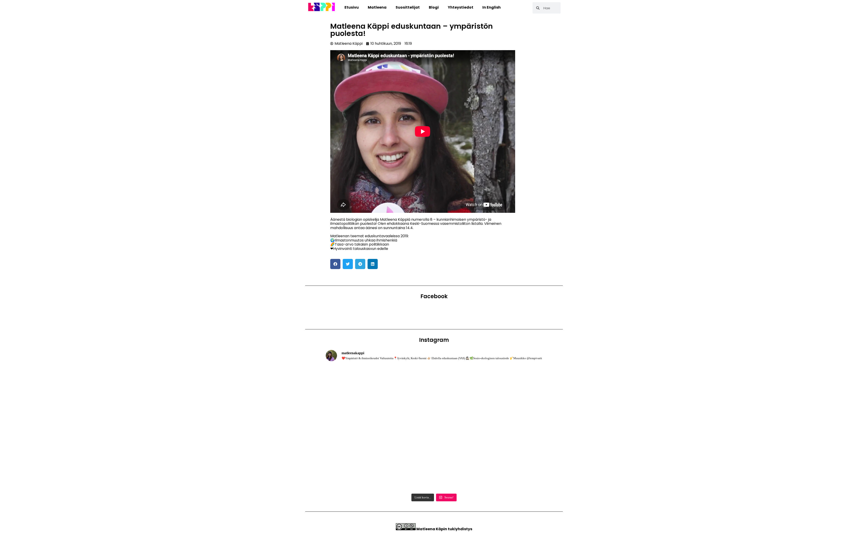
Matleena (377, 7)
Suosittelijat (408, 7)
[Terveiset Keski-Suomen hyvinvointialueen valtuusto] (361, 470)
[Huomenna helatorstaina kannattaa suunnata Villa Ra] (434, 470)
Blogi (434, 7)
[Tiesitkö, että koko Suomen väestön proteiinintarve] (507, 386)
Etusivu (351, 7)
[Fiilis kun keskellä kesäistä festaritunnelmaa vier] (361, 428)
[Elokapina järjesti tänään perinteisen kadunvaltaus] (361, 386)
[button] (335, 264)
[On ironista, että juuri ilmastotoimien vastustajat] (434, 386)
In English (491, 7)
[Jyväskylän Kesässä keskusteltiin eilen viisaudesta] (434, 428)
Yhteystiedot (460, 7)
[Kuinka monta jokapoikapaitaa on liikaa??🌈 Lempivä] (507, 428)
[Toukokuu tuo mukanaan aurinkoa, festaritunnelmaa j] (507, 470)
